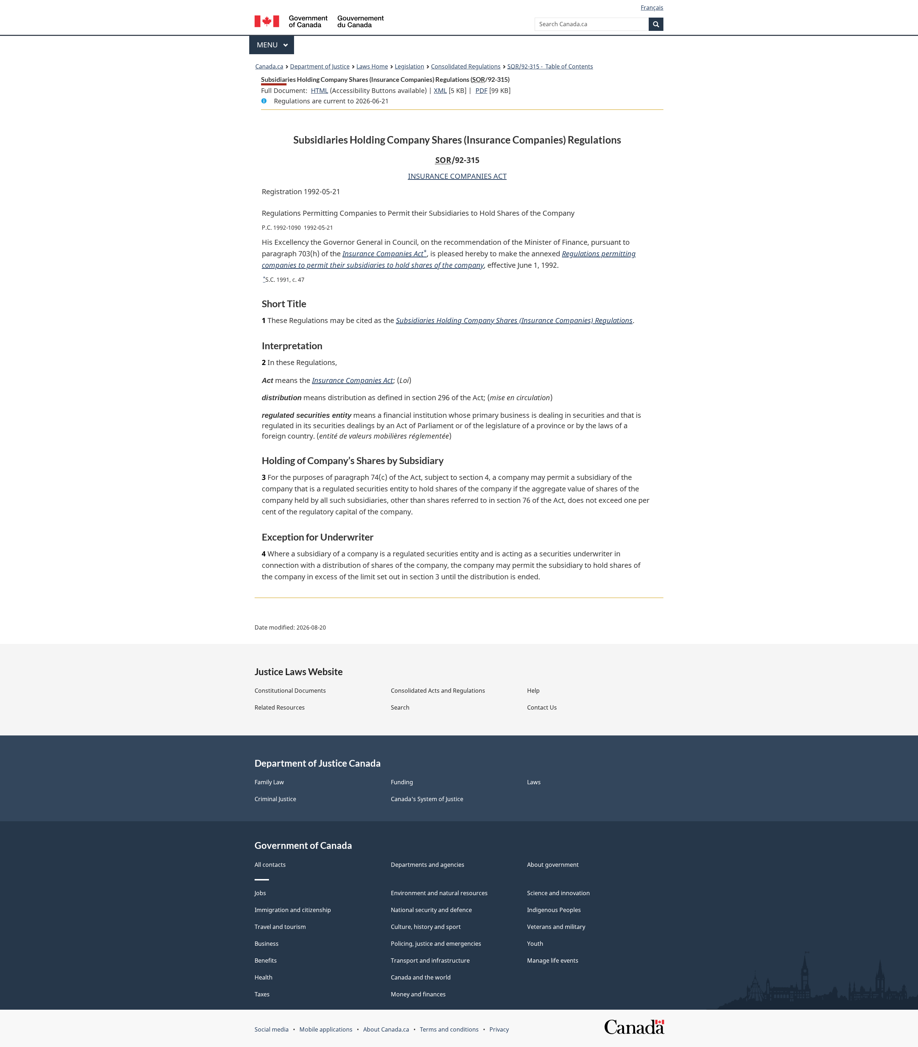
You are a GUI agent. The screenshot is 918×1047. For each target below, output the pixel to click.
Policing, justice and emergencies (436, 944)
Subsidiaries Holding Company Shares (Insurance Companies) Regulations (514, 320)
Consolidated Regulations (466, 66)
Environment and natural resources (439, 893)
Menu (268, 45)
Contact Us (542, 707)
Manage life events (552, 960)
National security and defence (431, 910)
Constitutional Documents (290, 691)
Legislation (409, 66)
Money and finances (418, 994)
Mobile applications (325, 1029)
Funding (402, 782)
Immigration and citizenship (293, 910)
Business (267, 944)
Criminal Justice (275, 799)
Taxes (262, 994)
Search (400, 707)
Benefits (266, 960)
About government (553, 865)
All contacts (270, 865)
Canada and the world (421, 977)
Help (533, 691)
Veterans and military (556, 927)
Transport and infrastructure (430, 960)
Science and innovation (558, 893)
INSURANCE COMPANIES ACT (457, 176)
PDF (481, 90)
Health (264, 977)
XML (440, 90)
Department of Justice (320, 66)
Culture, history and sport (426, 927)
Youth (535, 944)
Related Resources (280, 707)
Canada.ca (269, 66)
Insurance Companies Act (382, 253)
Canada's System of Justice (427, 799)
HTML (319, 90)
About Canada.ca (386, 1029)
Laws (534, 782)
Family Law (269, 782)
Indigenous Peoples (554, 910)
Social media (272, 1029)
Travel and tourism (280, 927)
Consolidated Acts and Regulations (438, 691)
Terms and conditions (449, 1029)
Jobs (260, 893)
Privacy (499, 1029)
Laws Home (372, 66)
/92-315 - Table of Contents (550, 66)
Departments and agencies (427, 865)
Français (652, 7)
